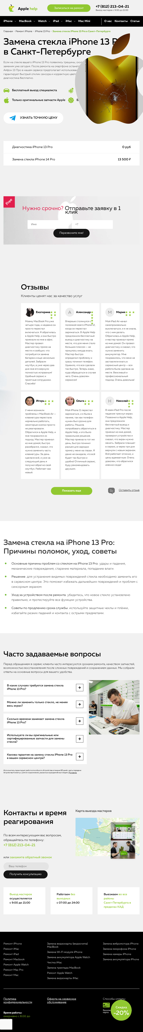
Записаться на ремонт (69, 8)
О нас (108, 21)
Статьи (135, 21)
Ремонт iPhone (12, 943)
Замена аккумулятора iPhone (121, 959)
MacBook (25, 21)
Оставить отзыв (129, 490)
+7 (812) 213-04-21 (112, 7)
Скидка (121, 1011)
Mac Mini (84, 21)
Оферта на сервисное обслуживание (61, 1001)
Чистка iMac (54, 962)
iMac (69, 21)
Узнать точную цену (38, 117)
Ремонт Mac (10, 975)
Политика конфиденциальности (17, 1001)
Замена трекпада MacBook (64, 967)
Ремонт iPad (11, 954)
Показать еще (71, 490)
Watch (42, 21)
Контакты (121, 21)
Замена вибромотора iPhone (120, 943)
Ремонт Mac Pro (13, 970)
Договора (73, 773)
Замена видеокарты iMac (62, 978)
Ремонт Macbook (14, 959)
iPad (56, 21)
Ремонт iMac (11, 949)
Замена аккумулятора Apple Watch (68, 957)
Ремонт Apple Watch (16, 964)
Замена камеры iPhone (117, 954)
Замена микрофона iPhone (119, 949)
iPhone (8, 21)
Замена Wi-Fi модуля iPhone (64, 952)
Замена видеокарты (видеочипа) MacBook (67, 945)
